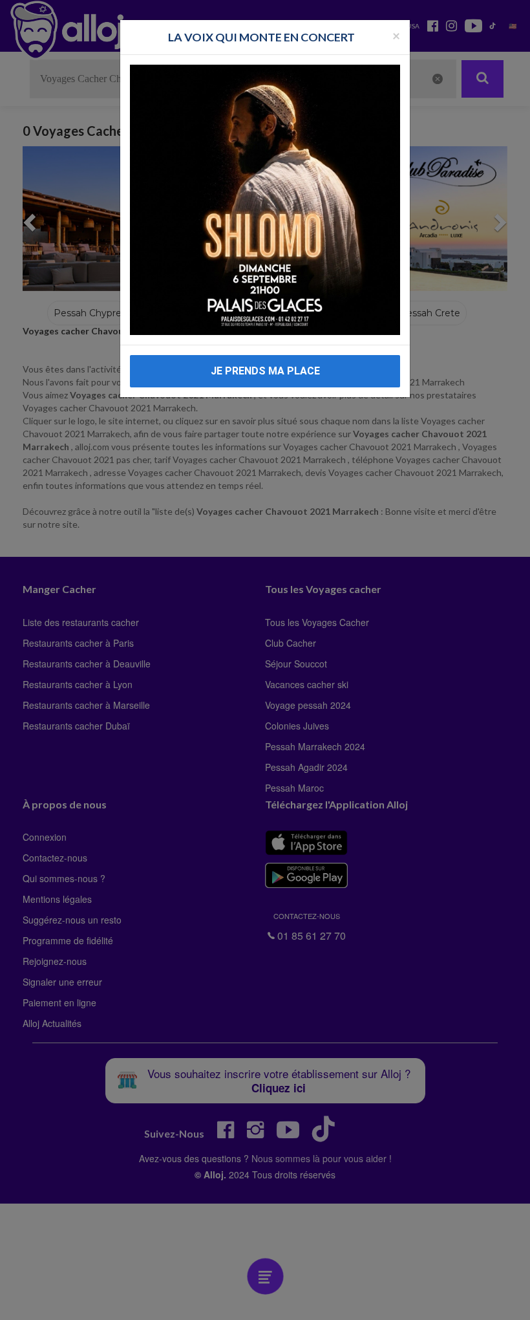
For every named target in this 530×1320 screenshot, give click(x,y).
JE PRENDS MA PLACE (265, 371)
